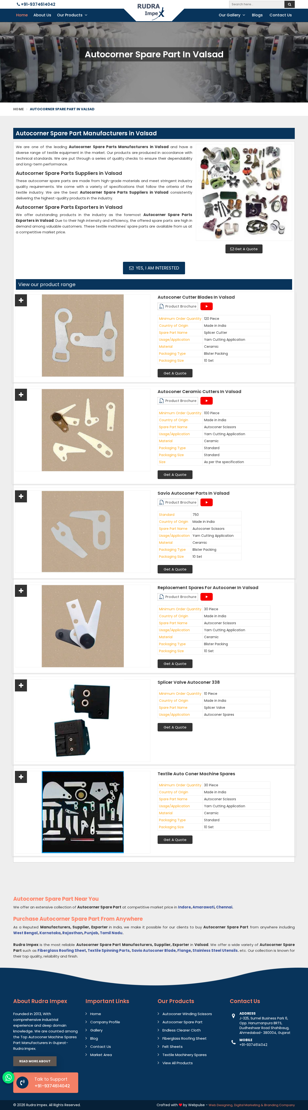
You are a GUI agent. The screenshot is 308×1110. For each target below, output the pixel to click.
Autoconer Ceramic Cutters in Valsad (199, 391)
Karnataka (50, 932)
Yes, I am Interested (157, 268)
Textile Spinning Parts (109, 950)
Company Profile (105, 1022)
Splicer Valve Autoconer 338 (189, 682)
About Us (42, 15)
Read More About (35, 1061)
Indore (184, 907)
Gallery (96, 1030)
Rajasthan (72, 932)
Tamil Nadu (111, 932)
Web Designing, (221, 1105)
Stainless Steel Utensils (215, 950)
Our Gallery (230, 15)
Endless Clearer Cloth (181, 1030)
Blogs (257, 15)
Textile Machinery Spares (184, 1054)
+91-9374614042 (37, 4)
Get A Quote (246, 248)
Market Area (101, 1054)
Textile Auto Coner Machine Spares (196, 774)
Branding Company (279, 1105)
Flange (184, 950)
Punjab (91, 932)
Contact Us (281, 15)
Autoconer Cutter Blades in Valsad (196, 297)
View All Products (177, 1062)
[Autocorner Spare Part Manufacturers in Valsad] (244, 192)
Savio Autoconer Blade (154, 950)
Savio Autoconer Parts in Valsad (194, 493)
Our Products (70, 15)
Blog (94, 1038)
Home (22, 15)
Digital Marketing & (248, 1105)
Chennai (224, 907)
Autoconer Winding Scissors (187, 1013)
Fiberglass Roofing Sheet (62, 950)
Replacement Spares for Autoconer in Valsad (208, 588)
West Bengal (25, 932)
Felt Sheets (172, 1046)
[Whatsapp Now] (8, 1077)
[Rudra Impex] (154, 15)
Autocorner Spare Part (182, 1022)
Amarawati (203, 907)
